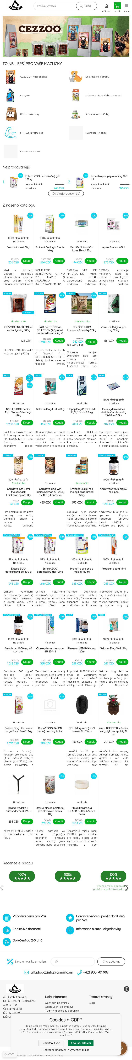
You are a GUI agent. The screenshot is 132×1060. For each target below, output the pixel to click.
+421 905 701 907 (95, 972)
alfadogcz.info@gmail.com (52, 972)
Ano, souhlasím (80, 1043)
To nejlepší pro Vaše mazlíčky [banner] (18, 5)
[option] (66, 36)
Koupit (27, 260)
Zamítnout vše (51, 1043)
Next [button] (127, 888)
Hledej (87, 6)
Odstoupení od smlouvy (59, 1006)
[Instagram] (126, 989)
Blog (92, 1002)
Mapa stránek (54, 1055)
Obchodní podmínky (57, 1002)
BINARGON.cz (36, 1055)
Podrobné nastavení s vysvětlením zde (66, 1050)
